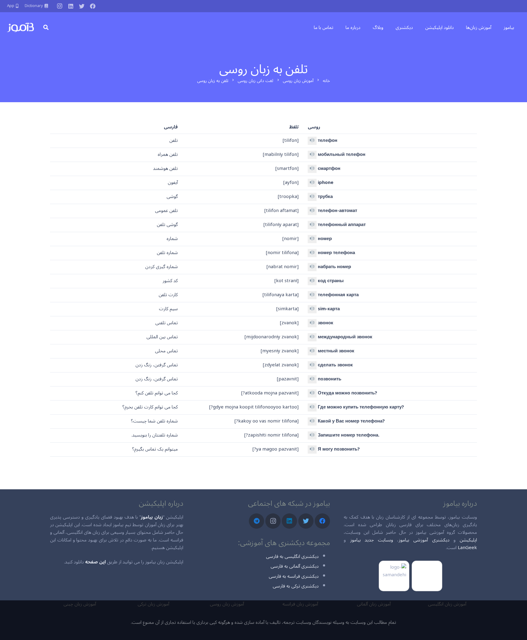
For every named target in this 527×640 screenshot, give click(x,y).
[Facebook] (92, 6)
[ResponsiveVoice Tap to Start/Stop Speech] (312, 141)
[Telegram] (256, 521)
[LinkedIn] (70, 6)
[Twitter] (81, 6)
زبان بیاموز (152, 517)
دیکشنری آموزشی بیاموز (424, 540)
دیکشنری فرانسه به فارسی (294, 576)
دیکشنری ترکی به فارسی (296, 586)
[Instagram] (59, 6)
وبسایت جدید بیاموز (371, 540)
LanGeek (467, 547)
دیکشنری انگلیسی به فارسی (292, 556)
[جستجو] (46, 27)
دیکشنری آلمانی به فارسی (295, 566)
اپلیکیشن (468, 540)
